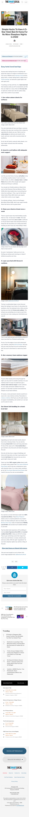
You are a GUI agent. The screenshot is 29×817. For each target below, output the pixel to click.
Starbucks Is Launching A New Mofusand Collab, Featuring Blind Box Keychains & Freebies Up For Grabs (15, 644)
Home (21, 44)
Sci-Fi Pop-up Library (8, 710)
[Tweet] (22, 567)
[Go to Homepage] (12, 2)
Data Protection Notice (19, 777)
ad (12, 561)
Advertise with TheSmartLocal (15, 751)
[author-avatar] (14, 41)
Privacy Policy (14, 781)
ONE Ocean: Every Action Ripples (11, 731)
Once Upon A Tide (7, 687)
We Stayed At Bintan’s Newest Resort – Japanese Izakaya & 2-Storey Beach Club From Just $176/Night (15, 662)
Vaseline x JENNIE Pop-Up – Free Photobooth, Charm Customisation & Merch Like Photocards (15, 671)
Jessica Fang (9, 44)
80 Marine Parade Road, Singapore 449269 (14, 716)
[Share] (12, 567)
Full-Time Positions (8, 777)
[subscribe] (22, 759)
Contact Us (17, 773)
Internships (23, 773)
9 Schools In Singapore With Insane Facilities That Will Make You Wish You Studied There (14, 636)
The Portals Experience (8, 721)
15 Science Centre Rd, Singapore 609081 (13, 737)
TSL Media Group (20, 805)
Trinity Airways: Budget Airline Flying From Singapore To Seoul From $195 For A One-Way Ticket (15, 653)
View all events (20, 683)
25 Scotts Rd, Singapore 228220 (11, 726)
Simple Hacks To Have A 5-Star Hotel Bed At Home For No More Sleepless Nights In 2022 (14, 33)
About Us (11, 773)
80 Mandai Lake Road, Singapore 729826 (13, 705)
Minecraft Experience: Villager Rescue (12, 700)
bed (16, 561)
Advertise (5, 773)
